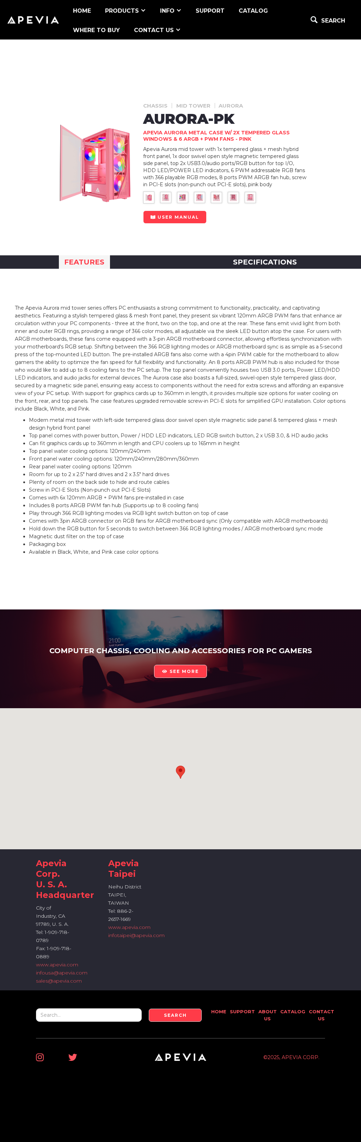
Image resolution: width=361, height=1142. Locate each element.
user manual (175, 217)
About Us (267, 1015)
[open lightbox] (148, 198)
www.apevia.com (57, 964)
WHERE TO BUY (96, 30)
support (210, 10)
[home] (33, 20)
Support (242, 1011)
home (82, 10)
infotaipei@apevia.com (136, 935)
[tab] (84, 262)
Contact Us (321, 1015)
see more (180, 671)
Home (218, 1011)
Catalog (253, 10)
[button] (125, 10)
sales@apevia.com (59, 981)
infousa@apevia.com (61, 973)
